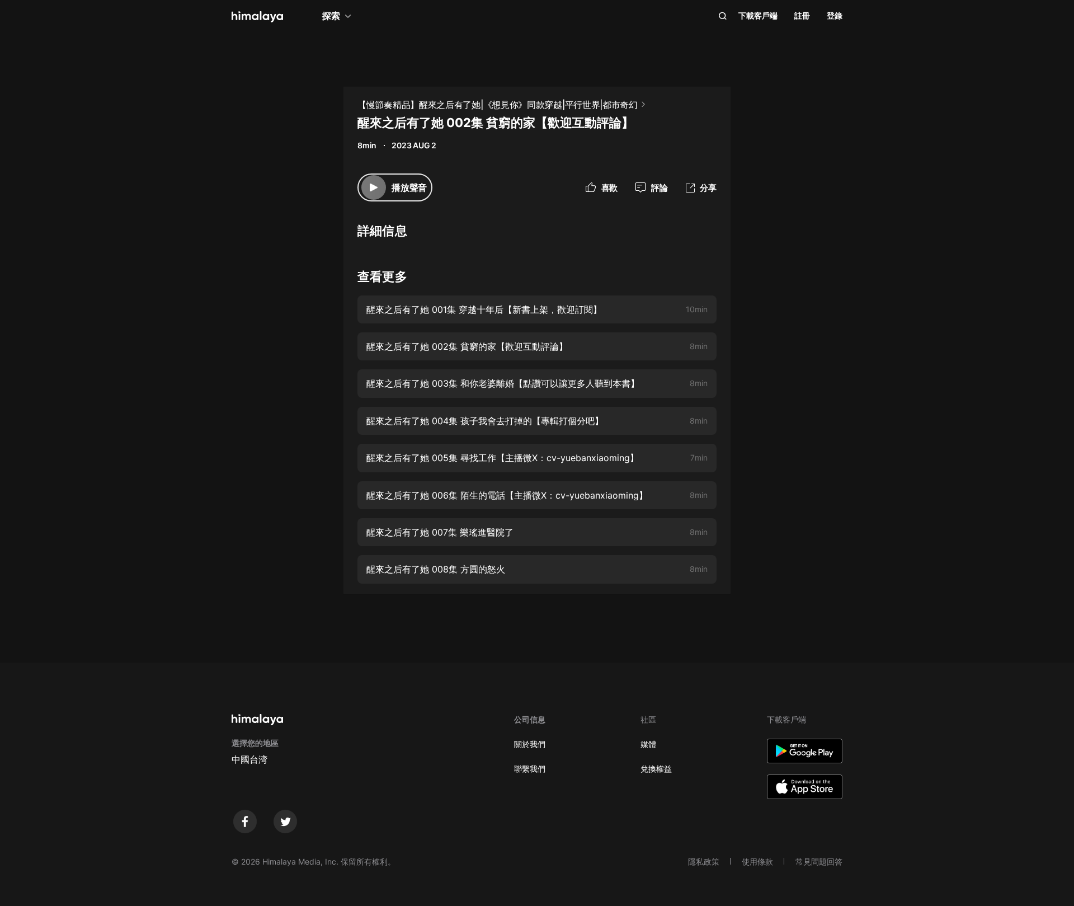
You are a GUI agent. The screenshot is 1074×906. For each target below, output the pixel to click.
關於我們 (529, 744)
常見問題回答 (818, 861)
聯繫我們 (529, 768)
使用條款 (757, 861)
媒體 (648, 744)
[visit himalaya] (257, 16)
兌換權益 (656, 768)
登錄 (834, 15)
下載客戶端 (758, 15)
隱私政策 (703, 861)
